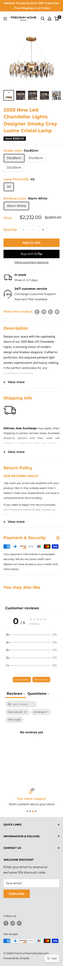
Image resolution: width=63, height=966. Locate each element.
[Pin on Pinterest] (43, 311)
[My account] (49, 19)
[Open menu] (5, 18)
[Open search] (43, 19)
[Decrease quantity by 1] (23, 229)
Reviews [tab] (16, 693)
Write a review (41, 679)
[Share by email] (57, 311)
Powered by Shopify (16, 958)
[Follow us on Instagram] (12, 923)
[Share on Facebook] (37, 311)
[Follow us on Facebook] (6, 923)
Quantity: (11, 229)
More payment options (31, 262)
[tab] (38, 694)
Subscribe (16, 894)
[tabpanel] (31, 736)
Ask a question (22, 679)
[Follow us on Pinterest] (19, 923)
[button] (31, 635)
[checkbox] (14, 720)
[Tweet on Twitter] (50, 311)
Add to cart (31, 243)
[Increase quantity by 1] (43, 229)
